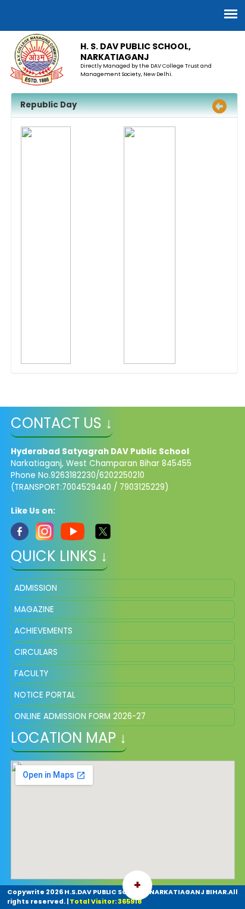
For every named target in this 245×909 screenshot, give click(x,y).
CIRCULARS (36, 652)
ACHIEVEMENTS (43, 630)
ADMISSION (35, 588)
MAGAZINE (34, 609)
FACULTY (31, 673)
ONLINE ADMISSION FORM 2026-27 (80, 716)
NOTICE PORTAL (45, 695)
